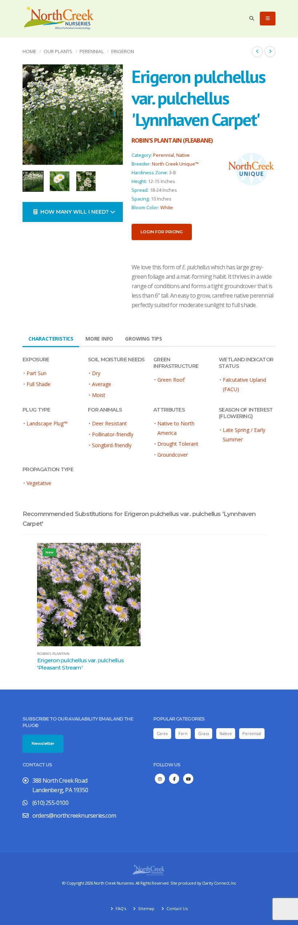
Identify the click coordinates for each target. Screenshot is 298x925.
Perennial (92, 51)
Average (101, 384)
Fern (183, 733)
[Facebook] (174, 779)
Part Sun (37, 373)
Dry (96, 373)
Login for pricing (162, 231)
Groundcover (172, 454)
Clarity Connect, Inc (219, 883)
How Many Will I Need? (73, 212)
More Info (99, 338)
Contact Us (176, 908)
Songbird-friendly (112, 445)
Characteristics (50, 338)
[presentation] (31, 114)
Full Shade (39, 384)
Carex (162, 733)
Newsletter (43, 743)
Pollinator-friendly (112, 434)
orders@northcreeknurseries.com (74, 815)
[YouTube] (188, 779)
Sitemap (145, 908)
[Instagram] (160, 779)
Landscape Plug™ (47, 423)
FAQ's (120, 908)
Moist (98, 395)
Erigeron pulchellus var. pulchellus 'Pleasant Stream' (80, 664)
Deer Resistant (109, 423)
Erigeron (122, 51)
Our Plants (58, 51)
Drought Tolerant (177, 443)
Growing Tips (143, 338)
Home (29, 51)
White (166, 208)
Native (183, 155)
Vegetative (39, 483)
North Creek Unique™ (175, 164)
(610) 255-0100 (50, 803)
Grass (203, 733)
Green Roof (171, 379)
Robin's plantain (53, 654)
